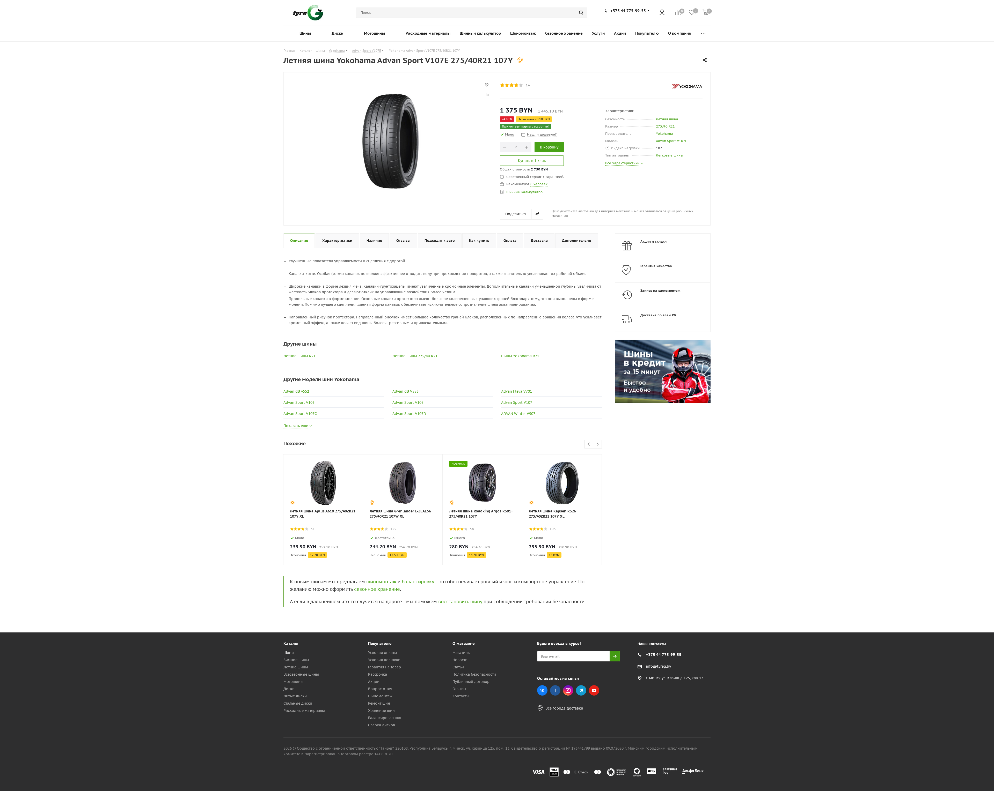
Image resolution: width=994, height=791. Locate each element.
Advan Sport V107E (671, 141)
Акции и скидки (653, 241)
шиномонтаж (381, 582)
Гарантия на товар (384, 667)
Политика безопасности (474, 674)
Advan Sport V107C (300, 413)
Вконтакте (542, 690)
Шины (288, 652)
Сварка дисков (381, 725)
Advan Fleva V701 (516, 391)
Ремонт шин (379, 703)
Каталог (291, 643)
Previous (589, 444)
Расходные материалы (304, 710)
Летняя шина (667, 119)
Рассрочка (377, 674)
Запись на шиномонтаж (660, 290)
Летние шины (295, 667)
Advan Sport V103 (299, 402)
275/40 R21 (665, 126)
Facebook (555, 690)
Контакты (460, 696)
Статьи (458, 667)
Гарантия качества (656, 266)
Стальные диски (297, 703)
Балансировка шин (385, 717)
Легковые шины (669, 155)
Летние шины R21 (299, 356)
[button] (972, 601)
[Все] (703, 33)
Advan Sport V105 (407, 402)
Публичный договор (470, 681)
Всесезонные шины (301, 674)
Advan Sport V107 (516, 402)
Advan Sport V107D (409, 413)
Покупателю (380, 643)
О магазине (463, 643)
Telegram (581, 690)
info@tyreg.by (658, 666)
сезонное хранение (377, 589)
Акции (373, 681)
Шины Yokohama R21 (520, 356)
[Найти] (581, 13)
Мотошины (293, 681)
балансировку (418, 582)
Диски (289, 688)
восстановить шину (460, 602)
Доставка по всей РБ (658, 315)
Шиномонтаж (380, 696)
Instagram (568, 690)
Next (597, 444)
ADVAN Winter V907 (518, 413)
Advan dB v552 (296, 391)
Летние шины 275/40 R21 (414, 356)
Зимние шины (296, 660)
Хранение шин (381, 710)
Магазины (461, 652)
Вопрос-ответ (380, 688)
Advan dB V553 (405, 391)
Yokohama (664, 133)
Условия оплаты (382, 652)
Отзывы (459, 688)
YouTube (594, 690)
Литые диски (295, 696)
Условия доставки (384, 660)
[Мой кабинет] (662, 13)
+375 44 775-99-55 (628, 10)
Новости (459, 660)
